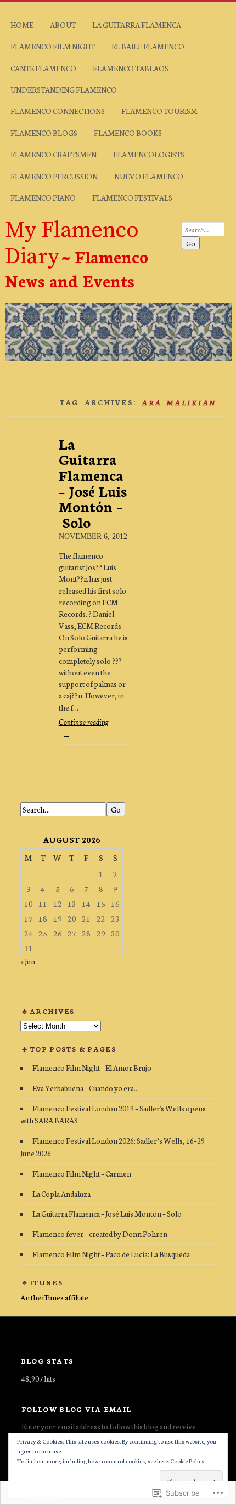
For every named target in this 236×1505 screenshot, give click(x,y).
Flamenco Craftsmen (53, 154)
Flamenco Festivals (132, 197)
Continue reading (83, 728)
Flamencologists (148, 154)
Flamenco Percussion (54, 176)
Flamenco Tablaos (130, 68)
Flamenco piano (43, 197)
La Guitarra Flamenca (136, 24)
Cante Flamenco (43, 68)
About (63, 24)
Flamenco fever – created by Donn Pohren (99, 1233)
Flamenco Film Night (52, 46)
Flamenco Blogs (43, 132)
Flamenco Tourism (159, 110)
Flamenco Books (128, 132)
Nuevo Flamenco (148, 176)
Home (21, 24)
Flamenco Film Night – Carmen (81, 1173)
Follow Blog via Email (76, 1408)
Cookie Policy (187, 1461)
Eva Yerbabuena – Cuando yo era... (85, 1087)
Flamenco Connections (57, 110)
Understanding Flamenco (63, 89)
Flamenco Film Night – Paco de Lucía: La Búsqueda (111, 1253)
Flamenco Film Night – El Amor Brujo (91, 1067)
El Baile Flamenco (147, 46)
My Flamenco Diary (72, 244)
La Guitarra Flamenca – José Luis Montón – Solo (93, 482)
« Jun (27, 961)
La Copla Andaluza (61, 1193)
